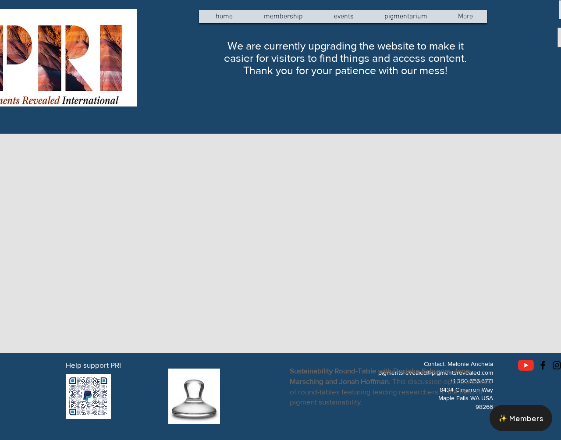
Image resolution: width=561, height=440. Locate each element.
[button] (521, 418)
